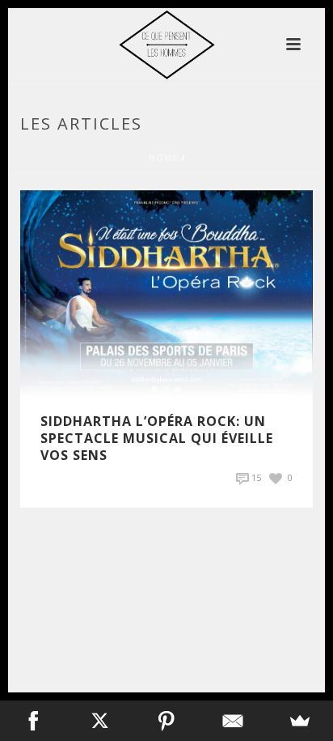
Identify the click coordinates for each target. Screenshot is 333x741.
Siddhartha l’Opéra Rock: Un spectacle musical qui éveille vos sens (156, 438)
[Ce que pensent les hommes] (166, 44)
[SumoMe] (300, 721)
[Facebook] (33, 721)
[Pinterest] (166, 721)
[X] (99, 721)
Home (163, 158)
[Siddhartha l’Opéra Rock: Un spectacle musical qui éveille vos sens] (166, 292)
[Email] (233, 721)
